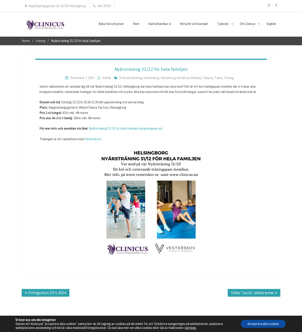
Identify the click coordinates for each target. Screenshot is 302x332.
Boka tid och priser (111, 24)
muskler (196, 78)
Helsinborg (168, 78)
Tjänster (223, 24)
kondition (183, 78)
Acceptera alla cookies (263, 324)
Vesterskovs (93, 139)
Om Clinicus (247, 24)
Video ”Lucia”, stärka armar (252, 293)
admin (107, 78)
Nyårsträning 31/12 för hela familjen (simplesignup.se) (125, 128)
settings (190, 328)
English (271, 24)
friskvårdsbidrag (130, 78)
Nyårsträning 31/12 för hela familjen (151, 69)
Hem (136, 24)
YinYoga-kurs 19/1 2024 (47, 293)
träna (218, 78)
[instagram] (269, 5)
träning (229, 78)
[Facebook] (276, 5)
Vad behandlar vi (159, 24)
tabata (208, 78)
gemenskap (151, 78)
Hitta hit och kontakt (194, 24)
